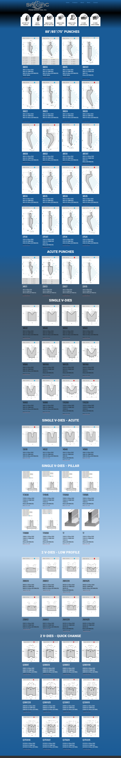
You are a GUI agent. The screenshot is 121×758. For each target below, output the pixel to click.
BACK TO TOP (26, 76)
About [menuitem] (82, 2)
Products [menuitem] (74, 2)
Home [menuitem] (67, 2)
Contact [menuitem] (95, 2)
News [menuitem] (88, 2)
